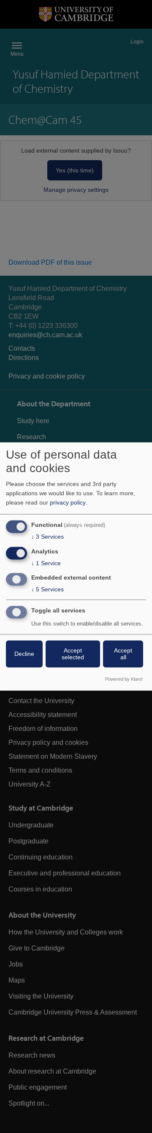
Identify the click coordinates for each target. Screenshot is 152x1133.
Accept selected (73, 654)
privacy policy (68, 502)
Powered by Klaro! (124, 679)
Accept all (123, 654)
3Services (47, 536)
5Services (47, 589)
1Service (46, 563)
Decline (24, 654)
